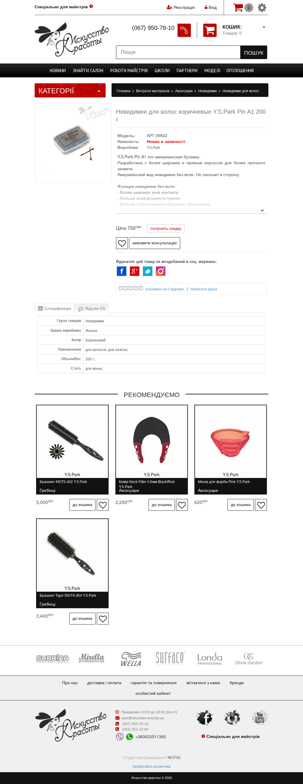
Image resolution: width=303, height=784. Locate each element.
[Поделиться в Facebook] (121, 271)
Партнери (187, 70)
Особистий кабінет (153, 693)
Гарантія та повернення (154, 682)
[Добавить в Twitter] (147, 271)
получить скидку (165, 228)
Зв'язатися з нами (203, 682)
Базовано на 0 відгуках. (165, 289)
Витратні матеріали (153, 91)
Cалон (88, 70)
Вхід (212, 7)
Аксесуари (184, 91)
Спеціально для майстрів (61, 6)
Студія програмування (145, 757)
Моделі (212, 70)
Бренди (237, 682)
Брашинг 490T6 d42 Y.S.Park (63, 484)
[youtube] (259, 717)
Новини (58, 70)
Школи (162, 70)
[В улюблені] (122, 243)
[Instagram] (232, 717)
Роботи (129, 70)
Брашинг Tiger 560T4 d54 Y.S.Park (68, 598)
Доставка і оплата (104, 682)
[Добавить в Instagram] (160, 271)
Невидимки (208, 91)
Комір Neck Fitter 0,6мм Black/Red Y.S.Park (147, 484)
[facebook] (204, 717)
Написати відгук (204, 289)
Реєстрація (184, 7)
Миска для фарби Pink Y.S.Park (224, 484)
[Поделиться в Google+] (134, 271)
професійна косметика (152, 767)
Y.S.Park (153, 148)
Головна (124, 91)
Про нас (70, 682)
